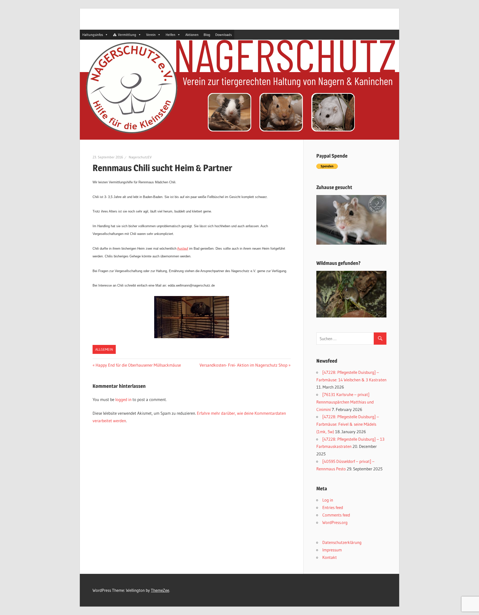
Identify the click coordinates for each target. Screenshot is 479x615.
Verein (151, 34)
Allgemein (104, 349)
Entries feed (332, 507)
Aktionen (192, 34)
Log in (327, 500)
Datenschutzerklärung (341, 542)
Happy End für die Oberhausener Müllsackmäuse (138, 365)
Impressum (332, 549)
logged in (123, 399)
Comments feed (336, 514)
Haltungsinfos (92, 34)
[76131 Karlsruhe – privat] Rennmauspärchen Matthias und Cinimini (345, 402)
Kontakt (329, 557)
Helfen (170, 34)
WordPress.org (335, 522)
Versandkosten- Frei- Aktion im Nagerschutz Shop (243, 365)
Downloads (223, 34)
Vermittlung (127, 34)
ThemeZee (160, 590)
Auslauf (182, 248)
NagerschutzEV (140, 157)
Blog (207, 34)
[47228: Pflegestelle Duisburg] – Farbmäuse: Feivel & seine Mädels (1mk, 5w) (347, 424)
